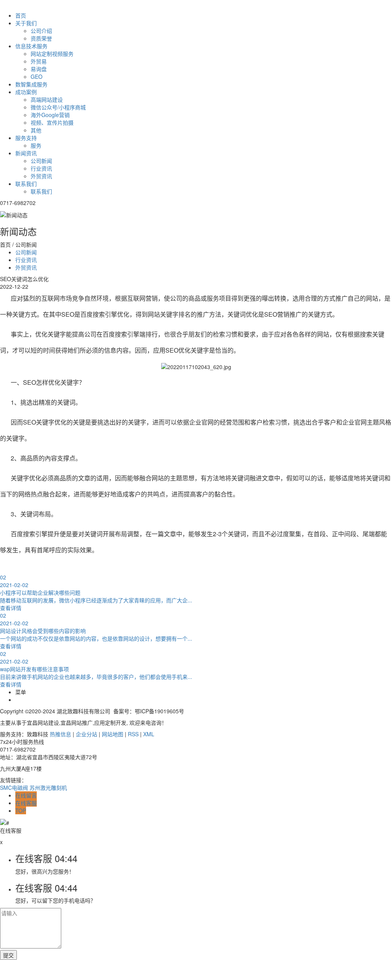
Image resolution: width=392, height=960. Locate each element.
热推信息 (60, 734)
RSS (133, 734)
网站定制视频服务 (52, 53)
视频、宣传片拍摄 (52, 122)
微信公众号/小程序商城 (58, 107)
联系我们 (26, 183)
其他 (36, 130)
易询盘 (39, 69)
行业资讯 (41, 168)
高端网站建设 (47, 99)
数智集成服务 (31, 84)
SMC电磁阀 (14, 787)
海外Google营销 (50, 115)
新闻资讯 (26, 153)
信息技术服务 (31, 46)
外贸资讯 (41, 176)
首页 (20, 15)
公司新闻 (41, 160)
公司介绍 (41, 30)
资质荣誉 (41, 38)
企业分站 (86, 734)
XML (148, 734)
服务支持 (26, 138)
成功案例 (26, 92)
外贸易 (39, 61)
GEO (36, 76)
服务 (36, 145)
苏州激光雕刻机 (48, 787)
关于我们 (26, 23)
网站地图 (112, 734)
